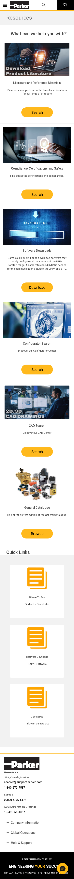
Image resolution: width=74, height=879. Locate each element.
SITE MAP (9, 873)
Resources (19, 17)
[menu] (5, 5)
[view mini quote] (65, 5)
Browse (37, 533)
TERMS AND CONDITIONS (56, 873)
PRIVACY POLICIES (34, 873)
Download (37, 287)
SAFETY (19, 873)
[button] (62, 868)
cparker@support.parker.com (23, 782)
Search (37, 112)
